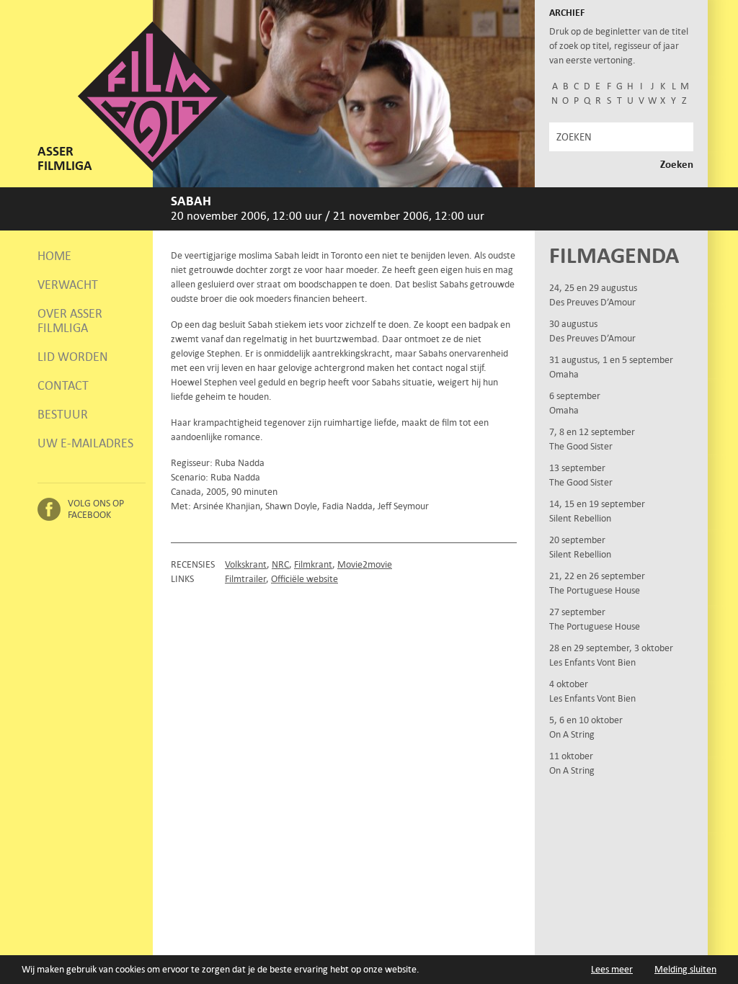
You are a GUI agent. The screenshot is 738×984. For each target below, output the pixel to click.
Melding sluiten (685, 969)
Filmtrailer (245, 579)
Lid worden (72, 356)
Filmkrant (313, 564)
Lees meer (612, 969)
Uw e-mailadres (85, 443)
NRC (280, 564)
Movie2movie (364, 564)
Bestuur (62, 414)
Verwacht (67, 284)
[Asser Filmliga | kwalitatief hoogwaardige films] (152, 167)
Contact (63, 385)
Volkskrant (246, 564)
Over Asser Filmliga (69, 320)
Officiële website (304, 579)
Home (54, 256)
